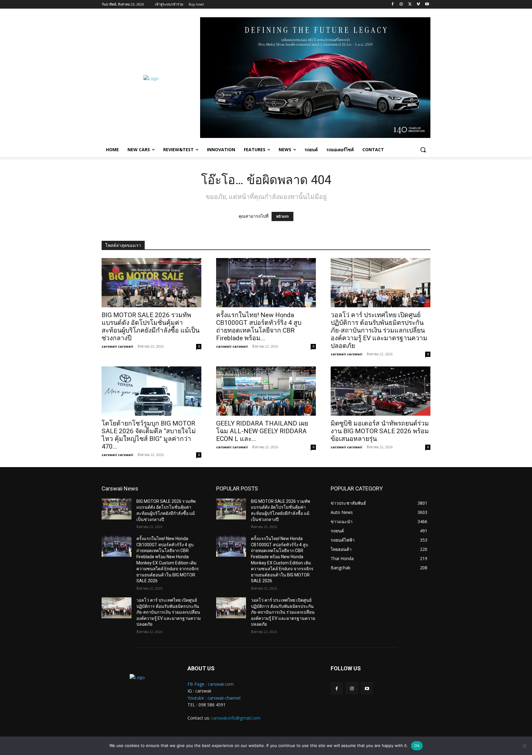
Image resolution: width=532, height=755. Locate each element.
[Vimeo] (418, 4)
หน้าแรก (282, 216)
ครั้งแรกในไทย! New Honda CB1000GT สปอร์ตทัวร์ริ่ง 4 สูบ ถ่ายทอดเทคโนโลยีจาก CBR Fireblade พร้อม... (258, 326)
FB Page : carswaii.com (210, 684)
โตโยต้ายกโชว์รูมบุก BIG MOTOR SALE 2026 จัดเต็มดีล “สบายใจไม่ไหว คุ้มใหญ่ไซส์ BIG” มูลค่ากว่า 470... (149, 435)
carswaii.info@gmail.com (235, 718)
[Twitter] (409, 4)
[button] (423, 149)
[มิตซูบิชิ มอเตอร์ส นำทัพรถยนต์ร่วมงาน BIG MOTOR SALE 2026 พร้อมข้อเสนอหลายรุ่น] (380, 391)
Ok (417, 745)
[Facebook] (392, 4)
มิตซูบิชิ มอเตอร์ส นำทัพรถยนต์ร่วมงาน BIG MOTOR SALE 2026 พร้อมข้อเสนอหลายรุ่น (380, 431)
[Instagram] (401, 4)
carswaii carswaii (117, 346)
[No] (524, 746)
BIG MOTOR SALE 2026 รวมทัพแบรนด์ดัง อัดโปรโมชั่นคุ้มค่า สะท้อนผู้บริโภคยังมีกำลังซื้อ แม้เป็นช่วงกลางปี (151, 326)
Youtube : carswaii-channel (213, 698)
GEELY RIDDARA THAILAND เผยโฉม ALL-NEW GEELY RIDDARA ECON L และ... (262, 431)
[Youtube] (426, 4)
